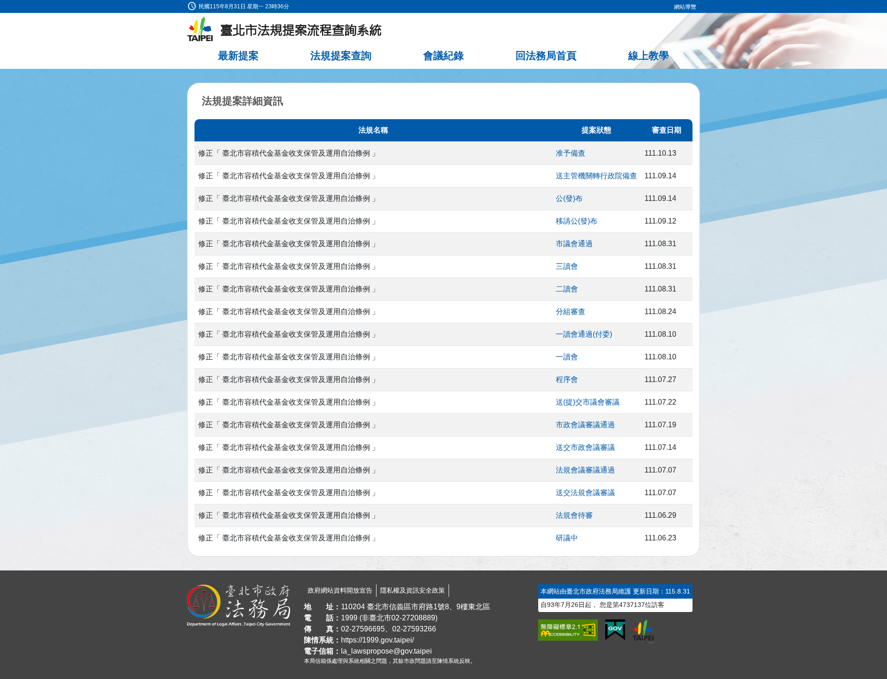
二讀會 (567, 289)
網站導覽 (685, 7)
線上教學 (648, 55)
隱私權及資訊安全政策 (412, 590)
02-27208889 (413, 618)
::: (3, 5)
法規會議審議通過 (585, 470)
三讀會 (567, 266)
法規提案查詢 (340, 55)
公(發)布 (569, 198)
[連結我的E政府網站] (615, 630)
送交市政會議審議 (585, 447)
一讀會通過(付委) (584, 334)
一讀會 (567, 357)
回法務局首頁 (546, 55)
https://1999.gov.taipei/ (377, 640)
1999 (349, 618)
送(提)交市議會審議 (588, 402)
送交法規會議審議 (585, 493)
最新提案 (238, 55)
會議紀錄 (443, 55)
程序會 (567, 379)
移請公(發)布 (576, 221)
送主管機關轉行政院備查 (596, 176)
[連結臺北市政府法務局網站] (238, 605)
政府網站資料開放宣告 (340, 590)
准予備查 (570, 153)
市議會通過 (574, 244)
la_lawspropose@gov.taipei (386, 651)
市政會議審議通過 (585, 425)
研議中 (567, 538)
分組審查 (570, 311)
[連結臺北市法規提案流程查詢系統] (284, 30)
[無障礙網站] (568, 630)
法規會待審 (574, 515)
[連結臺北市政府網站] (643, 631)
